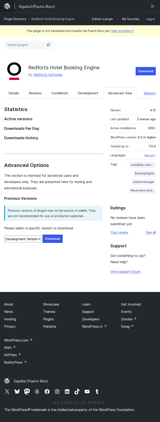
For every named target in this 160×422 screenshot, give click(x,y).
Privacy (10, 326)
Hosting (10, 319)
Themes (49, 312)
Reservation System (143, 190)
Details (14, 93)
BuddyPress (15, 362)
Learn (86, 304)
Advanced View (120, 93)
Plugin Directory (15, 19)
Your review (119, 232)
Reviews (35, 93)
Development (88, 93)
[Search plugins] (48, 45)
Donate (129, 319)
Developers (90, 319)
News (8, 312)
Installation (59, 93)
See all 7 (150, 155)
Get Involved (131, 304)
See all (151, 232)
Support (150, 93)
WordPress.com (18, 340)
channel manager (143, 181)
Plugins (48, 319)
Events (126, 312)
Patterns (49, 326)
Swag (127, 326)
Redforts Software (48, 75)
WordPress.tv (94, 326)
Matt (10, 347)
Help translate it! (122, 31)
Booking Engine (144, 173)
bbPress (12, 355)
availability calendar (143, 164)
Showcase (51, 304)
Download (145, 71)
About (8, 304)
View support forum (125, 271)
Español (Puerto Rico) (31, 381)
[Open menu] (153, 6)
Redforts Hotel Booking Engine (64, 67)
